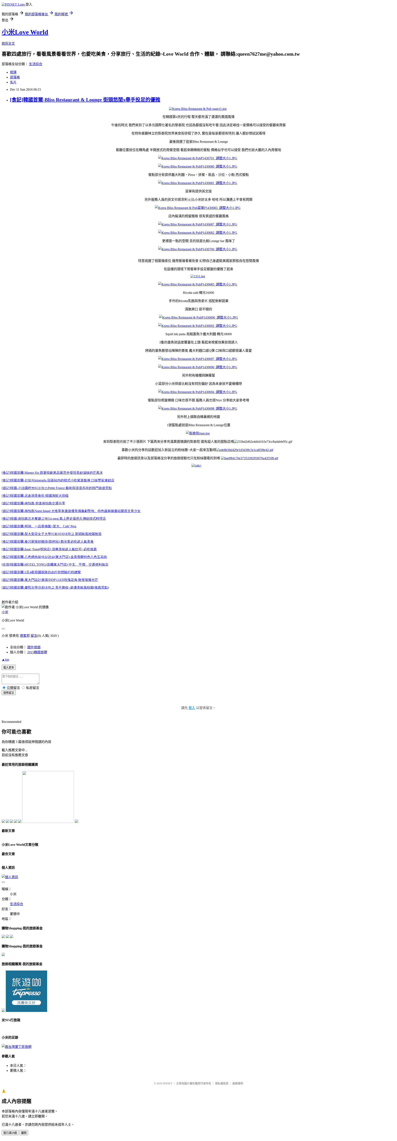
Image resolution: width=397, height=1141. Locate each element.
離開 (23, 1132)
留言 (34, 635)
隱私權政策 (221, 1083)
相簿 (13, 72)
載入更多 (8, 667)
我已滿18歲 (10, 1132)
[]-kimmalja (58, 480)
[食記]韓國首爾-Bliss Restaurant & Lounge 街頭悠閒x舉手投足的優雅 (85, 99)
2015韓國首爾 (37, 652)
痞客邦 (25, 635)
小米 (5, 612)
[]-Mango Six (52, 472)
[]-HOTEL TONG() (55, 564)
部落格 (15, 77)
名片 (13, 82)
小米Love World (25, 32)
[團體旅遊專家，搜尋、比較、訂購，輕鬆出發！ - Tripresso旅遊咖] (26, 1011)
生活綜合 (35, 64)
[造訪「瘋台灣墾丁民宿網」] (16, 1047)
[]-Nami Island (71, 511)
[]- (35, 495)
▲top (5, 659)
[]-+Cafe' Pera (39, 526)
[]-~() (55, 587)
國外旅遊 (34, 647)
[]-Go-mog (54, 518)
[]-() (48, 541)
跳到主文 (8, 43)
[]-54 (41, 572)
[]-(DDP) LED (50, 580)
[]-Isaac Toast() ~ (49, 549)
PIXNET (167, 1083)
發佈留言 (8, 692)
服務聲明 (237, 1083)
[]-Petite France (57, 488)
